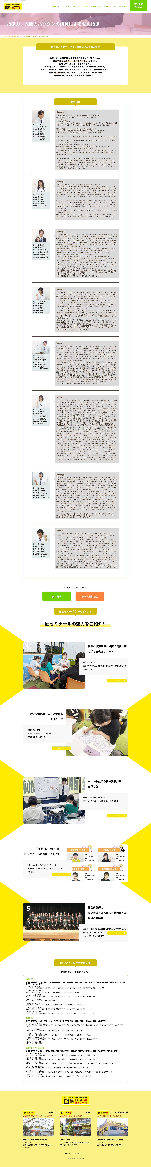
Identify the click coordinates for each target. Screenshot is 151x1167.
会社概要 (67, 1153)
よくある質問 (123, 6)
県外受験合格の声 (96, 6)
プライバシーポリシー (80, 1153)
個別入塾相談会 (90, 596)
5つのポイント (66, 6)
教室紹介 (106, 6)
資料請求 (56, 596)
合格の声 (86, 6)
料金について (77, 6)
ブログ (114, 6)
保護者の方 (56, 6)
